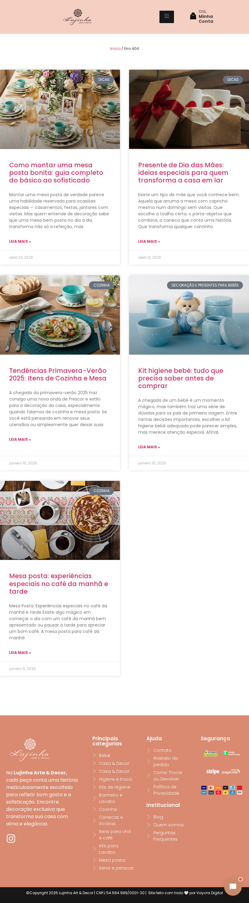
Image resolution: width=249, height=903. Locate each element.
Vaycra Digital (209, 892)
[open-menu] (166, 16)
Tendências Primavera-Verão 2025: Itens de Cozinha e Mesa (58, 374)
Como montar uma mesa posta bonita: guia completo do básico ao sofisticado (56, 173)
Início (115, 48)
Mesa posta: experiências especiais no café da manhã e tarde (58, 583)
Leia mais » (20, 241)
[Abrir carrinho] (193, 17)
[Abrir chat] (233, 887)
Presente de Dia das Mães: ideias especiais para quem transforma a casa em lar (183, 173)
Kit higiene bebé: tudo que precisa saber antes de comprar (180, 378)
